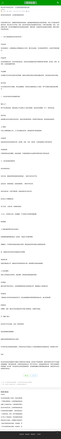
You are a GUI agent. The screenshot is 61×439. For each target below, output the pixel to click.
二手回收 (10, 11)
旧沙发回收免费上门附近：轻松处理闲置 (11, 398)
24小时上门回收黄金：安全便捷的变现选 (11, 417)
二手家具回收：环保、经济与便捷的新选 (11, 414)
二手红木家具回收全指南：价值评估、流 (11, 426)
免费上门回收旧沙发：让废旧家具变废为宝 (15, 384)
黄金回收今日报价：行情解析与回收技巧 (11, 420)
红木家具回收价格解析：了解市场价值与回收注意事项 (18, 382)
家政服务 (27, 434)
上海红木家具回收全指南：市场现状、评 (11, 423)
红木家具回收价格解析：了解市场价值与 (11, 410)
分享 (35, 375)
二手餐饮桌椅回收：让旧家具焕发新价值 (11, 401)
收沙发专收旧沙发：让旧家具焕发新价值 (11, 407)
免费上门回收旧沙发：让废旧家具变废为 (11, 404)
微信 (27, 375)
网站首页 (22, 434)
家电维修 (33, 434)
